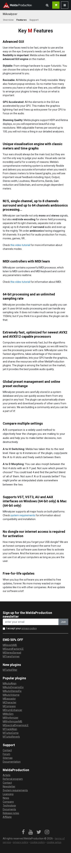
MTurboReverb (11, 736)
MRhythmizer (10, 717)
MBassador (9, 698)
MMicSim (8, 713)
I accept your (21, 628)
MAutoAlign (9, 683)
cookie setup (54, 842)
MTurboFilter (10, 669)
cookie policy (37, 842)
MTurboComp (11, 732)
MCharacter (9, 702)
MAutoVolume (11, 694)
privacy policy (29, 628)
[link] (23, 832)
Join (63, 621)
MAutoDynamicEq (13, 687)
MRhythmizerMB (12, 721)
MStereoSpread (12, 652)
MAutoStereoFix (12, 691)
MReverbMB (10, 645)
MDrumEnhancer (12, 710)
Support (33, 19)
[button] (47, 5)
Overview (8, 19)
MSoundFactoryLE (13, 648)
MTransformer (11, 656)
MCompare (9, 706)
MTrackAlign (10, 729)
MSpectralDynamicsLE (16, 725)
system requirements (22, 515)
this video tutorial (20, 245)
